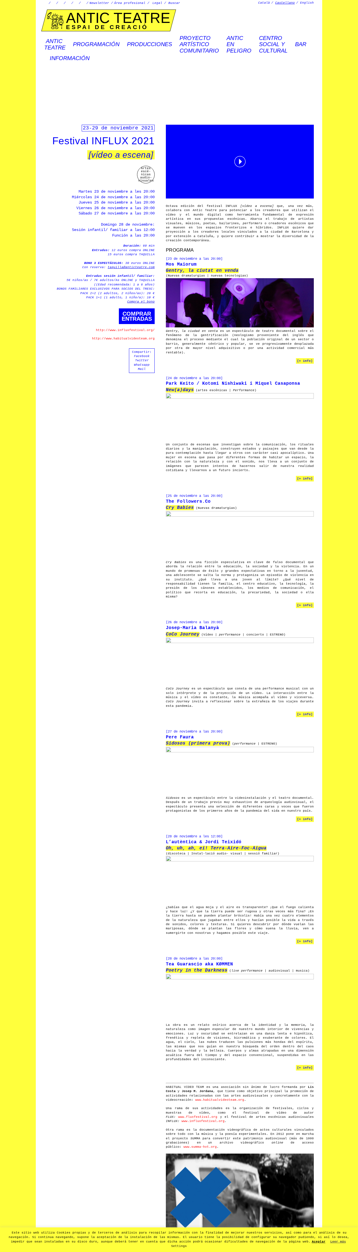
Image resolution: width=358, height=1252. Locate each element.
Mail (142, 369)
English (307, 2)
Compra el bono (141, 301)
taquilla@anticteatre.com (131, 267)
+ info (305, 361)
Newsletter (99, 3)
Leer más (338, 1241)
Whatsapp (142, 365)
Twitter (142, 360)
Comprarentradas (137, 316)
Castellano (285, 2)
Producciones (149, 44)
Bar (300, 44)
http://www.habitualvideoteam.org (123, 338)
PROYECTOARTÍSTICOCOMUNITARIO (199, 44)
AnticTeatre (54, 44)
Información (70, 58)
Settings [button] (179, 1246)
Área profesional (129, 3)
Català (264, 2)
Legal (157, 3)
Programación (96, 44)
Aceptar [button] (319, 1241)
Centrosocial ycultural (273, 44)
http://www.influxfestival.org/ (125, 330)
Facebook (142, 356)
